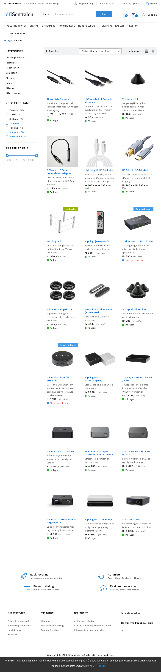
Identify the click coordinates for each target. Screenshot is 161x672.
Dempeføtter (12, 73)
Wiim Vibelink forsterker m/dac (136, 453)
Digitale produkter (15, 57)
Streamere (48, 26)
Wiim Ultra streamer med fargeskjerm (62, 521)
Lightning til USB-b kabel (99, 170)
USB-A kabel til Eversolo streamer (98, 101)
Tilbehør (132, 26)
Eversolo (14, 110)
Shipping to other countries (88, 630)
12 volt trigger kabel (58, 99)
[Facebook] (122, 631)
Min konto (46, 621)
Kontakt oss (14, 630)
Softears (13, 119)
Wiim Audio (15, 136)
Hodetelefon (12, 67)
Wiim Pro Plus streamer (60, 451)
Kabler (119, 26)
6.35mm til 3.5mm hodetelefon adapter (59, 172)
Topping (13, 128)
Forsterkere (67, 26)
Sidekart (12, 634)
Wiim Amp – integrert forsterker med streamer (99, 453)
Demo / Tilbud (16, 33)
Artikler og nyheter (130, 3)
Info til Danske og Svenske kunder (92, 625)
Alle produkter (16, 26)
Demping (107, 26)
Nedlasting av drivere (19, 625)
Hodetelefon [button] (86, 26)
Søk (104, 14)
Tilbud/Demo (13, 93)
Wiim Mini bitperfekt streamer (59, 379)
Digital (34, 26)
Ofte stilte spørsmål (19, 621)
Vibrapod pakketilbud (134, 309)
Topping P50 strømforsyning (93, 379)
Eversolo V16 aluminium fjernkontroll (98, 311)
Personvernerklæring (52, 625)
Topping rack (54, 241)
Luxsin (12, 114)
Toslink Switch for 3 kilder (137, 241)
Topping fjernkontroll (97, 241)
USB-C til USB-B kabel (135, 170)
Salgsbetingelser (50, 630)
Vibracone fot (130, 99)
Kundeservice (107, 3)
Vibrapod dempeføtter (60, 309)
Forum (153, 3)
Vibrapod (14, 132)
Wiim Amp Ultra (131, 519)
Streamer (10, 78)
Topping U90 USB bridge (99, 519)
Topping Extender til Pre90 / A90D (137, 379)
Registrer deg (86, 3)
